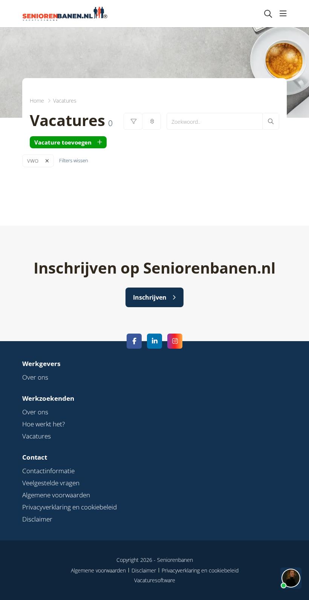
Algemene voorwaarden (56, 495)
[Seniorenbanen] (68, 13)
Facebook (134, 341)
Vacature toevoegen (63, 142)
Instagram (174, 341)
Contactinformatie (48, 470)
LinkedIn (154, 341)
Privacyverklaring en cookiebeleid (69, 507)
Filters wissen (73, 160)
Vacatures (36, 436)
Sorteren (151, 121)
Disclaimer (37, 519)
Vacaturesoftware (154, 580)
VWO (32, 160)
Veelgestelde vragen (51, 482)
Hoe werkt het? (43, 424)
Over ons (35, 377)
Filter (133, 121)
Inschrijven (150, 297)
